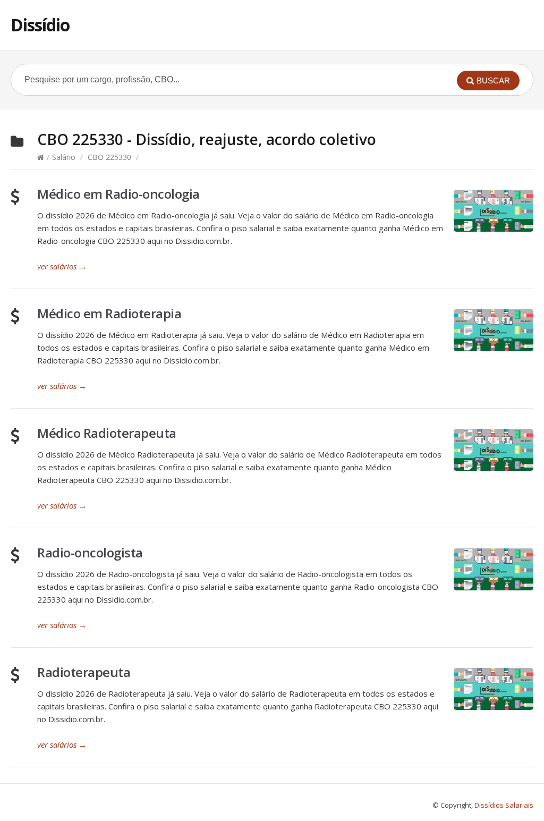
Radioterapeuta (83, 672)
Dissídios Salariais (503, 805)
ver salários (62, 266)
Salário (63, 157)
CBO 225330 (109, 157)
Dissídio (40, 24)
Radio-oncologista (90, 552)
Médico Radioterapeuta (106, 433)
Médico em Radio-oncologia (118, 193)
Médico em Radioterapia (109, 313)
